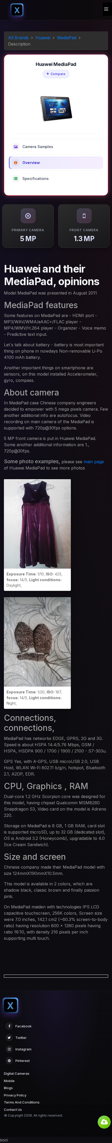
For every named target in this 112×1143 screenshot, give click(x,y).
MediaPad (66, 37)
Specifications (35, 178)
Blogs (8, 1088)
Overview (31, 162)
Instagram (23, 1049)
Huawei (42, 37)
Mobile (9, 1081)
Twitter (21, 1038)
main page (94, 461)
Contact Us (13, 1109)
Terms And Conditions (22, 1102)
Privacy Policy (15, 1095)
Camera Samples (37, 146)
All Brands (18, 37)
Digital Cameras (16, 1073)
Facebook (23, 1026)
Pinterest (22, 1061)
